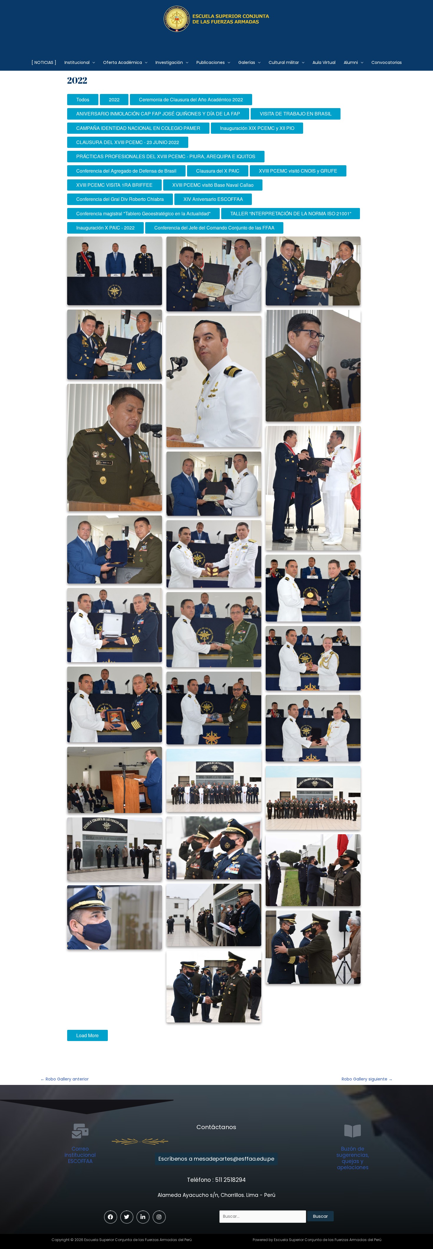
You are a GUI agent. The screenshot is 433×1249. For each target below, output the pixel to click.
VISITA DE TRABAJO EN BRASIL (296, 113)
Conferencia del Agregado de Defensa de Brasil (126, 170)
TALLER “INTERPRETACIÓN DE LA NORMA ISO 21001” (290, 213)
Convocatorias (386, 62)
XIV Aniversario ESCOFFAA (213, 199)
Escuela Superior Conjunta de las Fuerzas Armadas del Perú (217, 39)
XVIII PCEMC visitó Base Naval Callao (213, 184)
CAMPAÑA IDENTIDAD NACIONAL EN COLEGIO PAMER (138, 128)
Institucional (77, 62)
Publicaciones (210, 62)
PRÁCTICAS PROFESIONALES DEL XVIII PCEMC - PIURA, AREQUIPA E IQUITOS (165, 156)
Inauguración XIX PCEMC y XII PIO (257, 128)
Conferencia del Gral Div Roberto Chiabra (120, 199)
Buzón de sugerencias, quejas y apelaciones (352, 1158)
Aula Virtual (324, 62)
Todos (82, 99)
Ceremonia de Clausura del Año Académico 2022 (191, 99)
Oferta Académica (122, 62)
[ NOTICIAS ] (44, 62)
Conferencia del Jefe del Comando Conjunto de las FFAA (214, 227)
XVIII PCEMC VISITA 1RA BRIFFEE (114, 184)
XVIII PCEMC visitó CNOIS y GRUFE (298, 170)
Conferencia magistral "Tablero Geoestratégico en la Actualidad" (143, 213)
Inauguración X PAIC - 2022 (105, 227)
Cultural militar (284, 62)
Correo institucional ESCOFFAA (80, 1155)
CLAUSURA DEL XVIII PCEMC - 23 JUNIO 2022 (127, 142)
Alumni (351, 62)
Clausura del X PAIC (217, 170)
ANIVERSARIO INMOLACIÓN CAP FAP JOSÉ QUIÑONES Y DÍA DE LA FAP (158, 113)
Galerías (246, 62)
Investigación (169, 62)
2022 (114, 99)
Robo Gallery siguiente (367, 1079)
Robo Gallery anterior (64, 1079)
